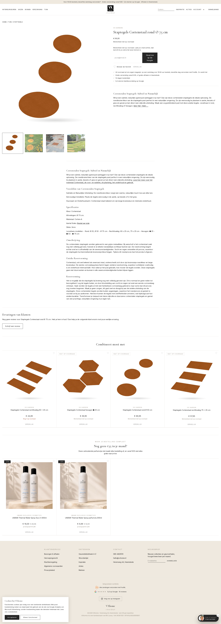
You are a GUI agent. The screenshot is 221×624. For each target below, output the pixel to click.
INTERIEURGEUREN (9, 9)
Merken (82, 570)
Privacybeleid (49, 570)
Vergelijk (137, 67)
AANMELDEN (172, 561)
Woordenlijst (83, 558)
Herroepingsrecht (51, 558)
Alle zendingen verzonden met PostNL (112, 587)
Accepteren (12, 617)
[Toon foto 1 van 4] (12, 143)
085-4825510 (118, 554)
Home (4, 22)
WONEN (28, 9)
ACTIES (189, 9)
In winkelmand (29, 400)
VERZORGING (37, 9)
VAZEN (20, 9)
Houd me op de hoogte (150, 57)
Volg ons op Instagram (112, 599)
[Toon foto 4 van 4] (76, 143)
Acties (81, 566)
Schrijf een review (12, 326)
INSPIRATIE (180, 9)
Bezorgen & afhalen (51, 554)
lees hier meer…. (141, 106)
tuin (10, 22)
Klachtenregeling (50, 562)
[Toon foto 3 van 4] (55, 143)
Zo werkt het (202, 72)
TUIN (46, 9)
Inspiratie (82, 562)
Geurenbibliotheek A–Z (87, 554)
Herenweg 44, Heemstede (123, 562)
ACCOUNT (197, 9)
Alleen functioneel (30, 617)
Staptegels (18, 22)
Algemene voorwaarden (53, 566)
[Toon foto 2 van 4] (33, 143)
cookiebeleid (12, 612)
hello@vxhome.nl (119, 558)
